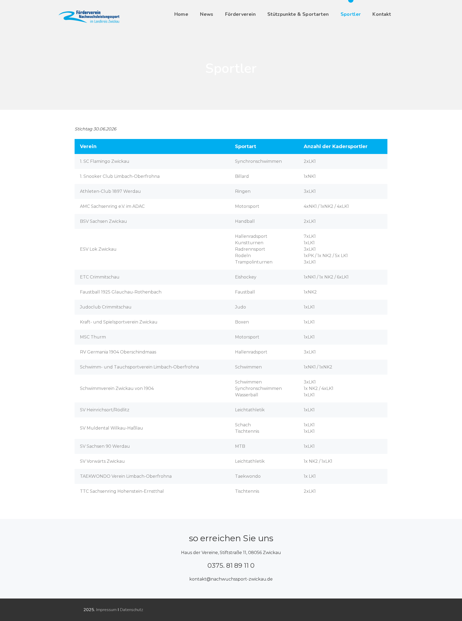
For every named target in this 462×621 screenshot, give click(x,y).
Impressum (106, 610)
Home (181, 14)
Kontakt (381, 14)
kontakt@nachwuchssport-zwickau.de (231, 579)
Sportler (351, 14)
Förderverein (240, 14)
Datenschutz (131, 610)
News (206, 14)
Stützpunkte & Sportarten (298, 14)
